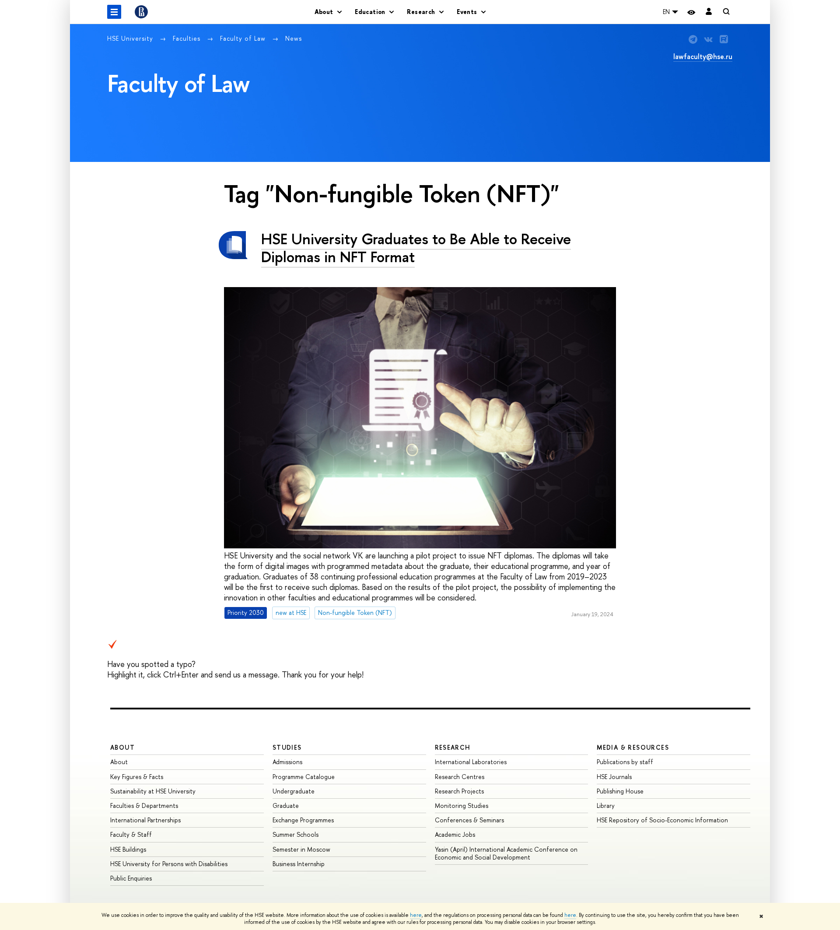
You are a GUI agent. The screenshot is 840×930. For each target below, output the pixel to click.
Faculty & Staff (131, 834)
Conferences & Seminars (469, 820)
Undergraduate (294, 791)
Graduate (286, 805)
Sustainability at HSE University (153, 791)
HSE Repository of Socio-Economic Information (662, 820)
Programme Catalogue (304, 776)
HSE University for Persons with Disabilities (169, 864)
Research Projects (459, 791)
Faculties (188, 38)
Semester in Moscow (301, 849)
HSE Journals (614, 776)
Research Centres (459, 776)
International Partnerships (145, 820)
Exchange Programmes (303, 820)
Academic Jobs (455, 834)
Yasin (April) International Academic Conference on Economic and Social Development (506, 853)
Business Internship (299, 864)
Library (606, 805)
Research (453, 747)
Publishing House (620, 791)
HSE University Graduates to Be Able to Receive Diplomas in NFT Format (416, 247)
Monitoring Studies (461, 805)
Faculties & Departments (144, 805)
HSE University (131, 38)
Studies (287, 747)
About (122, 747)
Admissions (287, 762)
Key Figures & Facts (136, 776)
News (293, 38)
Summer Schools (295, 834)
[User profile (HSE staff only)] (708, 12)
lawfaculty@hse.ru (702, 56)
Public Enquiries (131, 878)
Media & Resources (633, 747)
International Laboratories (471, 762)
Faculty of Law (244, 38)
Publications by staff (625, 762)
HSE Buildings (128, 849)
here (416, 915)
